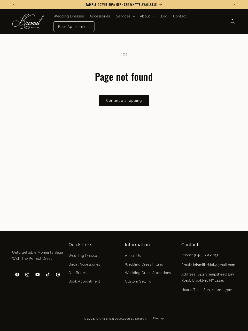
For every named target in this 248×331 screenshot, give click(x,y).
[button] (125, 16)
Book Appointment (84, 281)
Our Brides (78, 273)
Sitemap (158, 318)
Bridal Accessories (84, 264)
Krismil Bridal (105, 318)
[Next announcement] (234, 4)
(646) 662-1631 (206, 255)
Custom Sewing (138, 281)
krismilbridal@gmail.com (214, 265)
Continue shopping (124, 100)
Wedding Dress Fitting (144, 264)
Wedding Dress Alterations (148, 273)
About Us (133, 256)
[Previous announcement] (13, 4)
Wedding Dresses (84, 256)
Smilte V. (141, 318)
